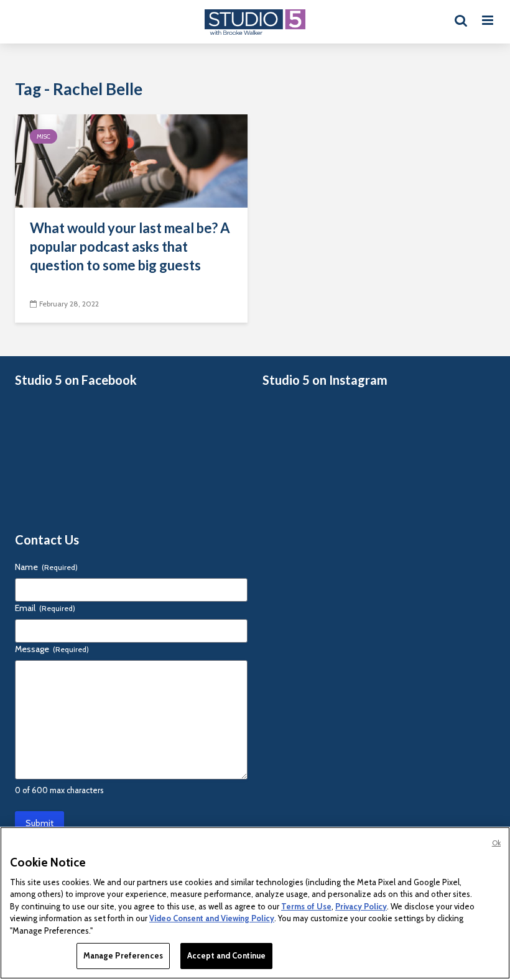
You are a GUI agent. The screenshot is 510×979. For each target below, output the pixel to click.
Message (52, 649)
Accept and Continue (226, 955)
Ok (496, 843)
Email (45, 608)
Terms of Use (306, 906)
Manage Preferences (123, 955)
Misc (43, 136)
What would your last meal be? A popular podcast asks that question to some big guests (130, 246)
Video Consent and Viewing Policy (211, 918)
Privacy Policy (361, 906)
